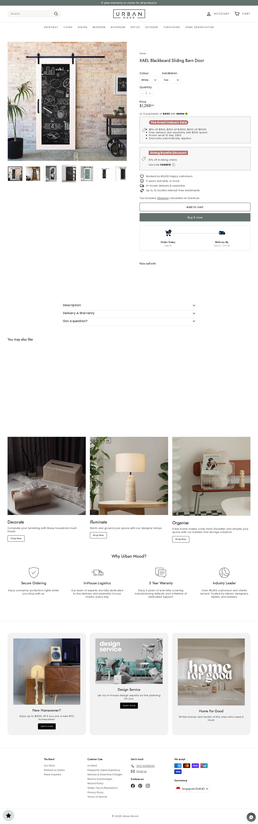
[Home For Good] (211, 671)
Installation (169, 73)
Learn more (47, 726)
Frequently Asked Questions (103, 770)
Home (143, 53)
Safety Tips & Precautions (102, 787)
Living (68, 27)
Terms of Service (97, 796)
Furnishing (172, 27)
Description (72, 305)
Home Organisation (199, 27)
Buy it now (195, 217)
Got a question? (75, 321)
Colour (144, 73)
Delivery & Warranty (79, 313)
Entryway (51, 27)
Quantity (146, 87)
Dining (82, 27)
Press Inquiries (52, 774)
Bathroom (118, 27)
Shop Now (16, 538)
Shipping (163, 198)
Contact (92, 765)
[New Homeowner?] (46, 671)
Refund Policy (95, 783)
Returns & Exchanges (99, 779)
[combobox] (34, 14)
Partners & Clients (54, 770)
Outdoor (151, 27)
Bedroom (99, 27)
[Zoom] (67, 101)
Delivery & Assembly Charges (104, 774)
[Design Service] (128, 661)
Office (135, 27)
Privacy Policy (95, 792)
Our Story (49, 765)
